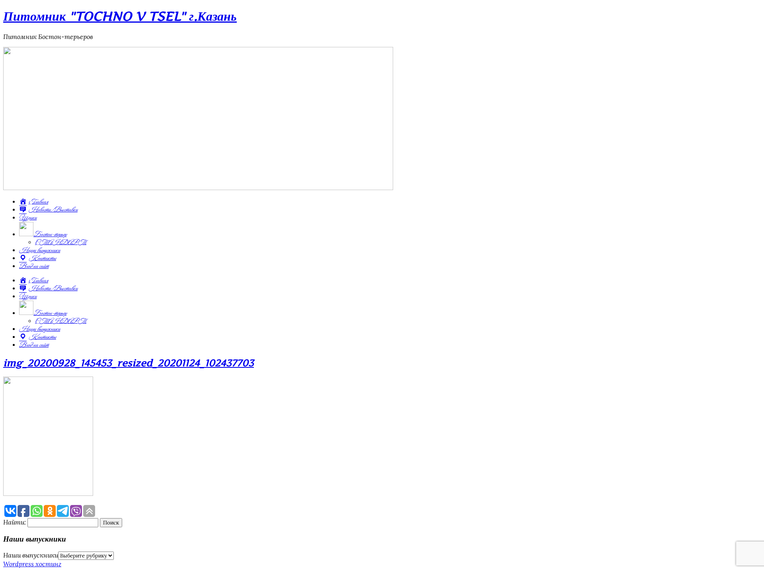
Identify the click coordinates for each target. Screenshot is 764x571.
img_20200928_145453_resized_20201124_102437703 (128, 363)
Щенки (28, 218)
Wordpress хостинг (32, 564)
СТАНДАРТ (60, 243)
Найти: (14, 522)
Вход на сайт (34, 266)
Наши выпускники (39, 250)
